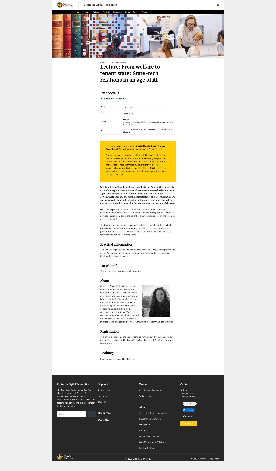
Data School (144, 424)
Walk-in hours (145, 396)
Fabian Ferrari (155, 149)
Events (136, 12)
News (127, 12)
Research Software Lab (150, 418)
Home (78, 12)
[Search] (91, 414)
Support (85, 12)
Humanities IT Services (150, 436)
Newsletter (188, 423)
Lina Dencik (118, 187)
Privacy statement (199, 458)
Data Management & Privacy (152, 442)
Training (96, 12)
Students (102, 401)
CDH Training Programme (113, 98)
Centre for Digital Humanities (73, 384)
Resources (117, 12)
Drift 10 (183, 390)
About (143, 407)
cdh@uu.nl (140, 340)
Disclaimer (214, 458)
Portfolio (106, 12)
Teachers (102, 396)
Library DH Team (147, 448)
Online (126, 119)
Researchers (104, 390)
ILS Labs (143, 430)
